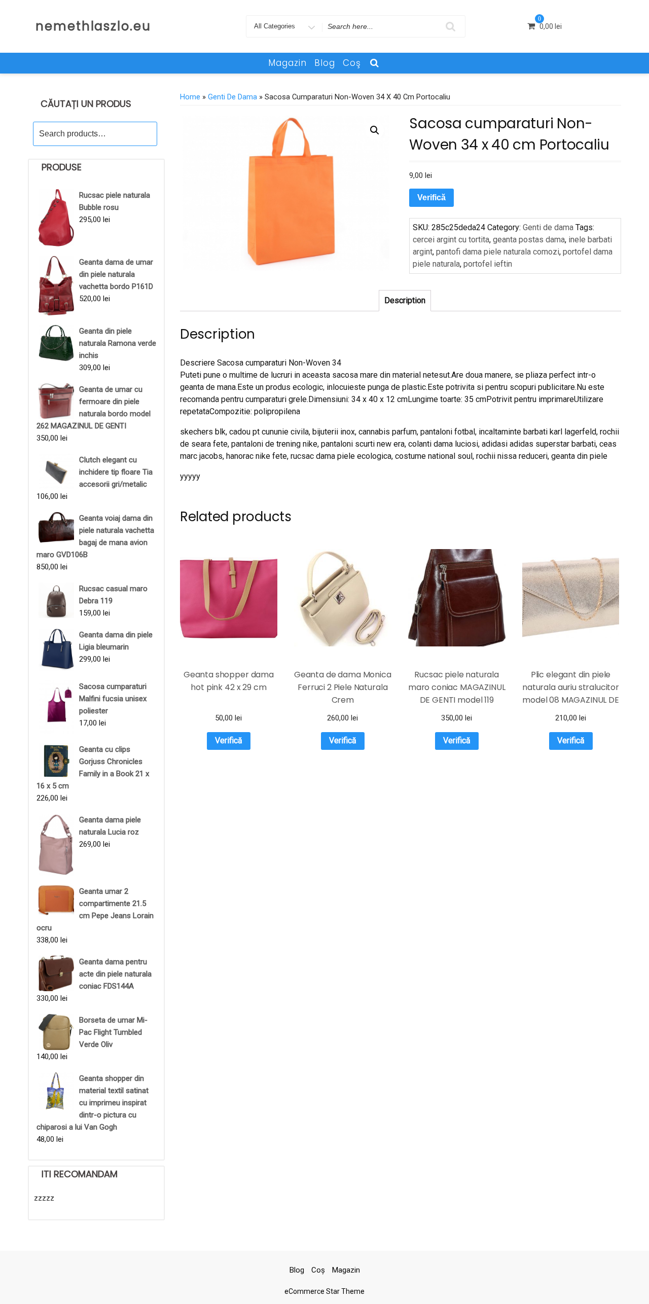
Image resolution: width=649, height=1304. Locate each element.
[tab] (405, 300)
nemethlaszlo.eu (93, 26)
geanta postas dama (529, 239)
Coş (352, 63)
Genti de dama (232, 96)
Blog (324, 63)
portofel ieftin (487, 264)
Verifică (431, 197)
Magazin (287, 63)
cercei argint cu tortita (451, 239)
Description (404, 300)
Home (190, 96)
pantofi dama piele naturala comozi (497, 252)
